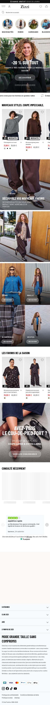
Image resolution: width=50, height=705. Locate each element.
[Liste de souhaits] (20, 112)
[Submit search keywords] (3, 12)
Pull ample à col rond (10, 142)
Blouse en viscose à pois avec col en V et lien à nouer (11, 391)
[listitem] (7, 26)
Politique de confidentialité (10, 695)
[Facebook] (7, 688)
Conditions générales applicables (25, 85)
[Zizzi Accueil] (25, 6)
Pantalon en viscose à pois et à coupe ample (32, 391)
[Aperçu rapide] (21, 142)
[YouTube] (15, 688)
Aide (3, 622)
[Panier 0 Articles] (46, 6)
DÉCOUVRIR (25, 77)
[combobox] (25, 12)
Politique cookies (7, 698)
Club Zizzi (5, 614)
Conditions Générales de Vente (29, 695)
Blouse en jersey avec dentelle (32, 143)
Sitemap (17, 698)
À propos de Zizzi (8, 629)
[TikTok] (11, 688)
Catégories (6, 607)
